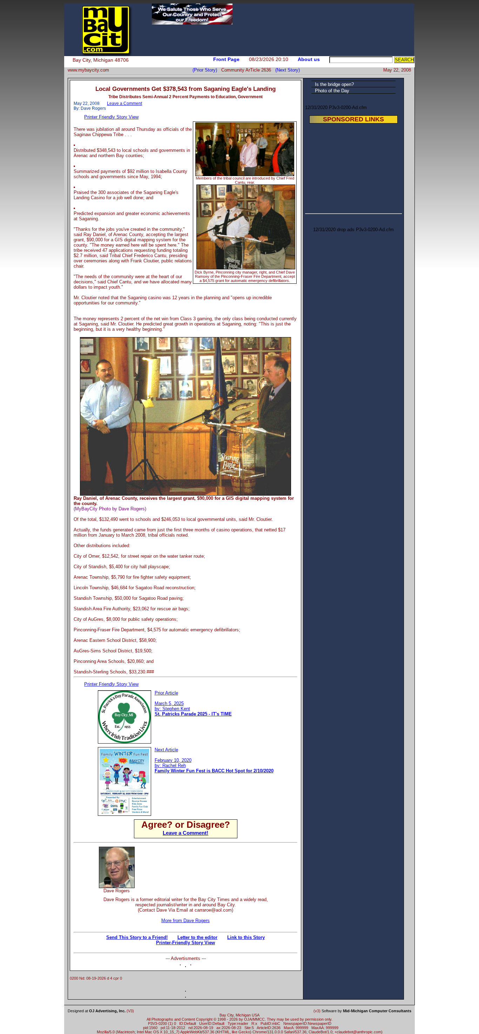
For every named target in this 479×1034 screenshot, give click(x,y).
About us (309, 59)
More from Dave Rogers (185, 920)
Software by (366, 1011)
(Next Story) (286, 70)
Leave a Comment (124, 103)
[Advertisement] (215, 857)
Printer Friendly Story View (111, 117)
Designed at (97, 1011)
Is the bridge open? (334, 84)
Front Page (226, 59)
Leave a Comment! (185, 833)
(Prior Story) (207, 70)
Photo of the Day (332, 90)
